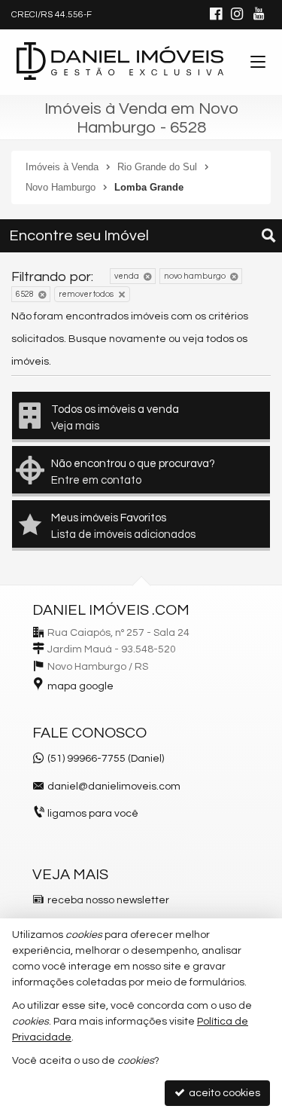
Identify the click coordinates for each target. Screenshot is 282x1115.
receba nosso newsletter (108, 900)
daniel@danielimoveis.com (113, 786)
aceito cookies (223, 1093)
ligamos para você (92, 813)
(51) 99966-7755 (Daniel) (105, 758)
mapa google (80, 686)
